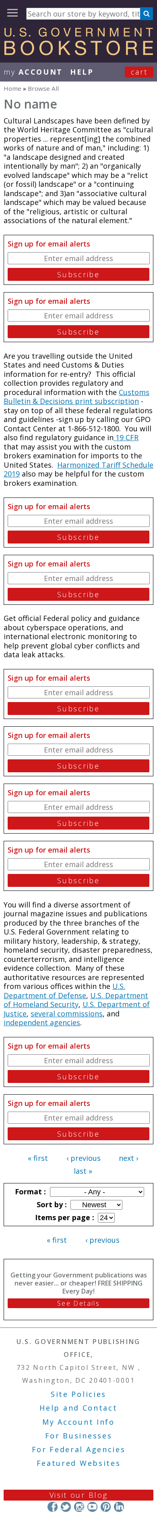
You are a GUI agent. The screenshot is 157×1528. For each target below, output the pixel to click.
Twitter (66, 1507)
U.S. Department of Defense (64, 990)
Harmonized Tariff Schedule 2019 (78, 469)
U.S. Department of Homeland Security (76, 1000)
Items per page (63, 1217)
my (33, 72)
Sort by (51, 1204)
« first (38, 1158)
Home (12, 88)
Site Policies (78, 1394)
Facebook (53, 1507)
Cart (139, 72)
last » (83, 1171)
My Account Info (78, 1422)
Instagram (79, 1507)
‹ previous (83, 1158)
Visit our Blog (79, 1495)
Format (29, 1191)
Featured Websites (79, 1463)
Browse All (43, 88)
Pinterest (106, 1507)
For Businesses (78, 1435)
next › (128, 1158)
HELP (82, 72)
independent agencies (42, 1022)
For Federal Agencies (79, 1449)
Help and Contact (78, 1408)
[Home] (78, 52)
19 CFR (126, 437)
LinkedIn (119, 1507)
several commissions (67, 1013)
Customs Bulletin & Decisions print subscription (76, 396)
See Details (78, 1303)
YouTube (92, 1507)
